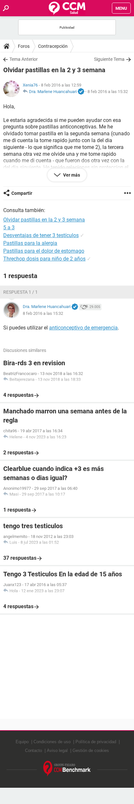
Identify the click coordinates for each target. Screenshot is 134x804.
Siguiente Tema (109, 59)
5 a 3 (9, 227)
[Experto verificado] (81, 91)
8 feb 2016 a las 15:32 (107, 91)
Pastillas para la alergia (30, 243)
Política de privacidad (95, 741)
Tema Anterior (23, 59)
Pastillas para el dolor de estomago (43, 251)
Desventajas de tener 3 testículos (41, 235)
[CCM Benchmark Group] (67, 769)
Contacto (33, 750)
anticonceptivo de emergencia (83, 328)
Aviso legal (57, 750)
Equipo (22, 741)
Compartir (21, 193)
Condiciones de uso (52, 741)
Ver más (71, 175)
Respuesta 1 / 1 (20, 292)
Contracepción (53, 46)
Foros (24, 46)
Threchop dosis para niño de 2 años (44, 259)
